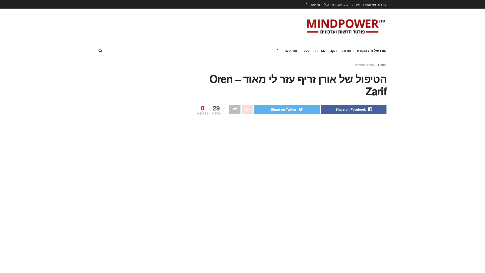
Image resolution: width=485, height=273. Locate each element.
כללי (326, 4)
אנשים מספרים (364, 64)
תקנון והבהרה (340, 4)
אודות (356, 4)
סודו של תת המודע (374, 4)
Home (382, 64)
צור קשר (315, 4)
